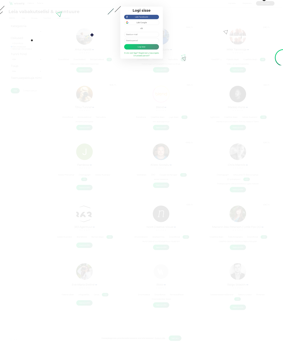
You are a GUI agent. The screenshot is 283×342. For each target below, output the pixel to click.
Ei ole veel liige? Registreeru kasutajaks (141, 53)
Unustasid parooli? (141, 56)
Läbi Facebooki (141, 17)
